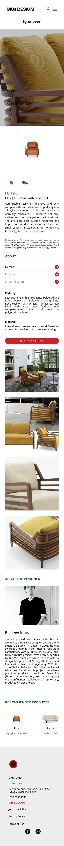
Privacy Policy (17, 816)
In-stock (10, 274)
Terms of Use (16, 823)
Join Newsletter (17, 809)
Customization (14, 282)
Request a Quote (32, 341)
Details (9, 267)
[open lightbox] (32, 149)
